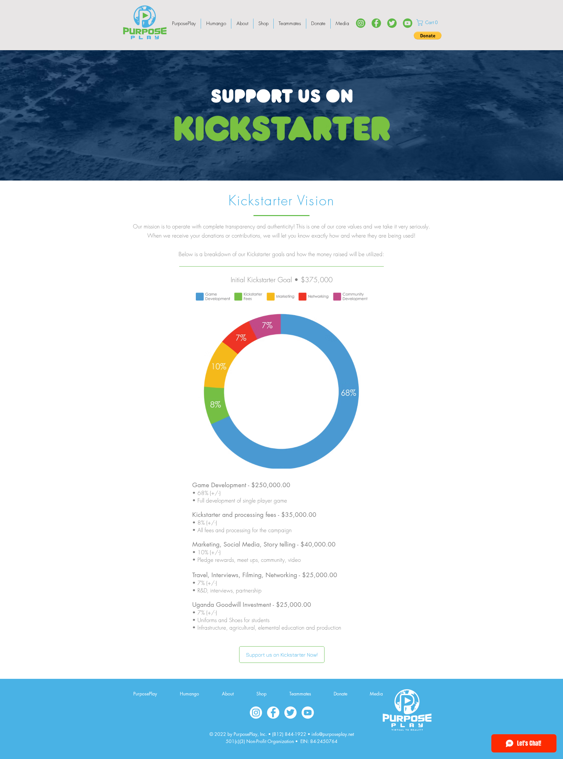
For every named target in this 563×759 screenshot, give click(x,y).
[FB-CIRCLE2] (273, 712)
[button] (428, 22)
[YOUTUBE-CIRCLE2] (307, 712)
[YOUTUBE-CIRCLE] (407, 23)
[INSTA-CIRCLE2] (256, 712)
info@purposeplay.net (332, 734)
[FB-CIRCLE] (376, 23)
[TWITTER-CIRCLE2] (290, 712)
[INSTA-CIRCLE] (361, 23)
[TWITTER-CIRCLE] (392, 23)
